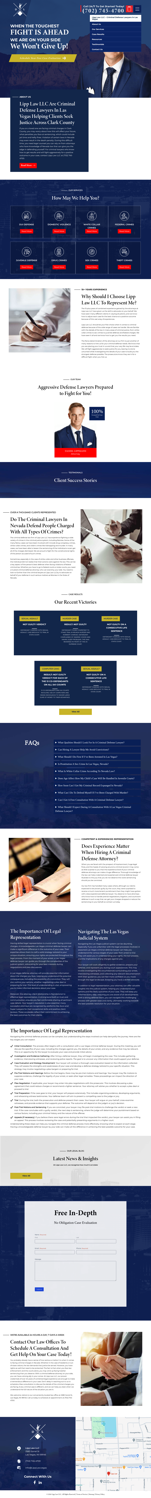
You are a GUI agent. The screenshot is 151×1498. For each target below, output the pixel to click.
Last (77, 1237)
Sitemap (91, 1494)
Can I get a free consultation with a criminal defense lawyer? (90, 800)
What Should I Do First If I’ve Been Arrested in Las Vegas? (87, 756)
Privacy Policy (100, 1494)
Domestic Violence (59, 224)
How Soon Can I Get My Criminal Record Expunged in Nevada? (90, 785)
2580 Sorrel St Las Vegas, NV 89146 (35, 1451)
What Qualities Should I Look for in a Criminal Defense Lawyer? (91, 742)
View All (75, 712)
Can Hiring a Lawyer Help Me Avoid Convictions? (83, 749)
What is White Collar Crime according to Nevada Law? (86, 771)
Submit (39, 1289)
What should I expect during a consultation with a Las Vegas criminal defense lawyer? (93, 809)
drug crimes (59, 260)
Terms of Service (82, 1494)
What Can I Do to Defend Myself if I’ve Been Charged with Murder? (93, 792)
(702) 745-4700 (103, 10)
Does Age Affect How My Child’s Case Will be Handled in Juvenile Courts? (96, 778)
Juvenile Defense (26, 260)
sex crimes (91, 260)
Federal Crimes (124, 224)
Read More (26, 165)
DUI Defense (26, 224)
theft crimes (124, 260)
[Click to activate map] (113, 1418)
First (36, 1237)
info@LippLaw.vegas (36, 1468)
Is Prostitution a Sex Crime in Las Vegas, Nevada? (83, 764)
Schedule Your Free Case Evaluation (40, 58)
